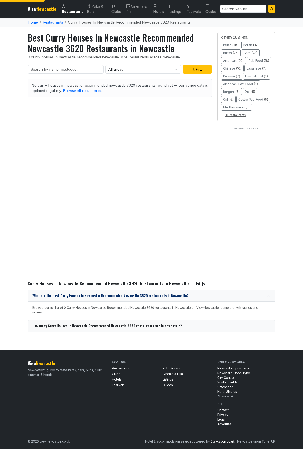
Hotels (158, 11)
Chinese (232, 68)
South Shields (227, 382)
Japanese (256, 68)
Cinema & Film (136, 9)
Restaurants (72, 11)
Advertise (224, 424)
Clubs (116, 11)
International (256, 76)
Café (251, 53)
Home (33, 22)
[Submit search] (271, 9)
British (231, 53)
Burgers (231, 92)
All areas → (225, 396)
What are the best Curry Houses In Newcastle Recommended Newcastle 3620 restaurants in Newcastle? (110, 295)
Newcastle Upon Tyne (233, 373)
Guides (211, 11)
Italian (230, 45)
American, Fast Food (240, 84)
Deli (250, 92)
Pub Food (259, 60)
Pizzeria (231, 76)
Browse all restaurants (82, 90)
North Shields (227, 391)
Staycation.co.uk (223, 441)
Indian (251, 45)
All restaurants (235, 115)
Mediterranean (236, 107)
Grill (228, 99)
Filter (199, 69)
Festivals (194, 11)
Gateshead (225, 387)
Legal (221, 419)
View (42, 9)
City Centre (225, 377)
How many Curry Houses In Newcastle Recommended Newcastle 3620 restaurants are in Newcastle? (107, 326)
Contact (223, 410)
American (233, 60)
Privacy (222, 415)
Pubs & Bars (95, 9)
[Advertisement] (246, 198)
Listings (175, 11)
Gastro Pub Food (253, 99)
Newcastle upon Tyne (233, 368)
